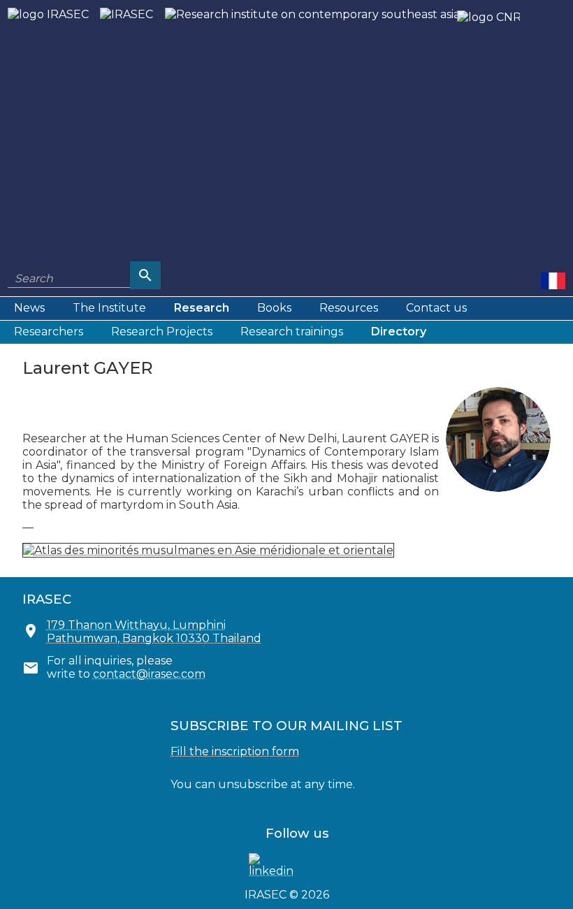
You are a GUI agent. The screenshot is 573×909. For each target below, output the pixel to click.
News (29, 307)
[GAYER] (553, 280)
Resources (348, 307)
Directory (398, 331)
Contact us (436, 307)
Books (274, 307)
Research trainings (291, 331)
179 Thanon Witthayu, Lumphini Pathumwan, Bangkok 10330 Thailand (154, 631)
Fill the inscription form (235, 751)
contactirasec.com (149, 674)
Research (201, 307)
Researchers (48, 331)
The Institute (109, 307)
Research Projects (161, 331)
